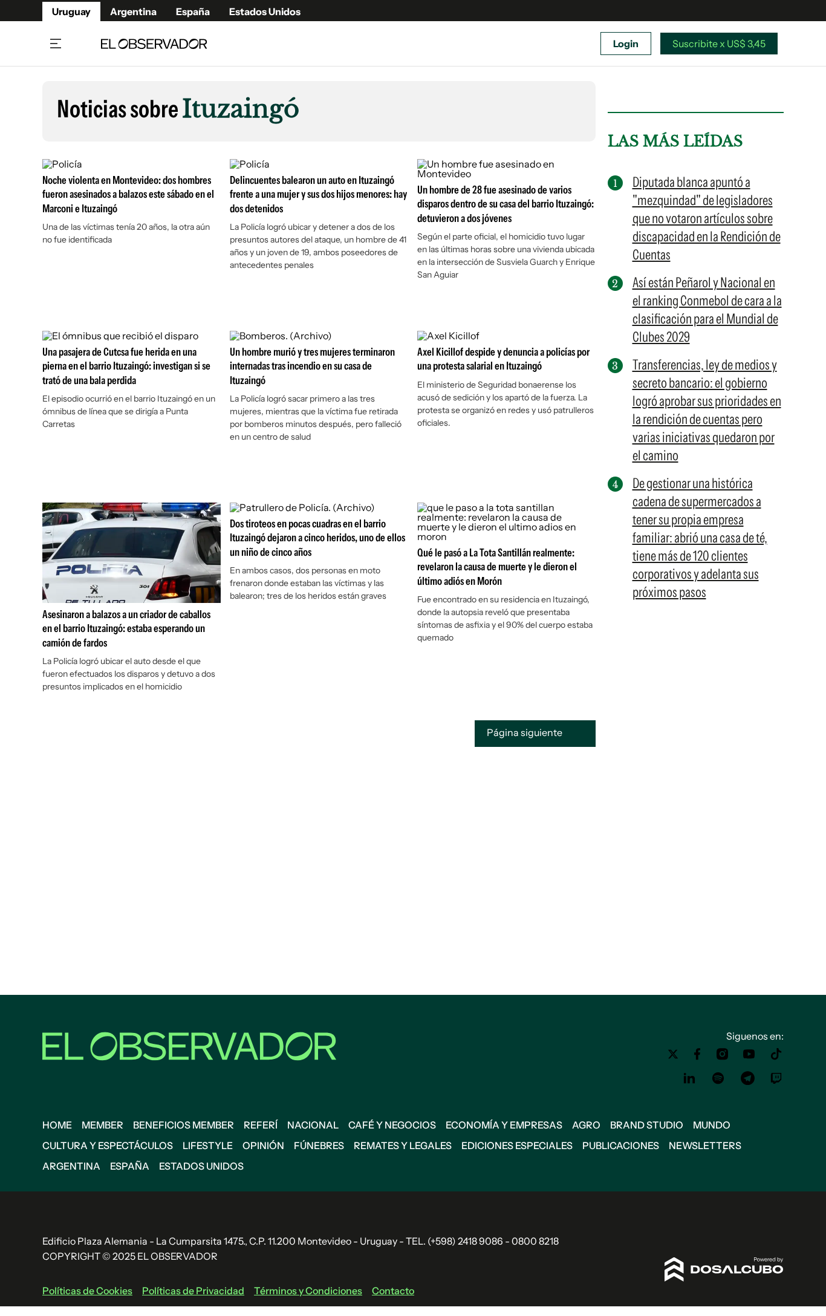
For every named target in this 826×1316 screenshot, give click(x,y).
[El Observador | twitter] (673, 1054)
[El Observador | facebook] (697, 1054)
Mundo (711, 1125)
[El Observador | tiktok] (776, 1054)
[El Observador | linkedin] (689, 1078)
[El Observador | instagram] (723, 1054)
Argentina (133, 11)
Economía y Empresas (504, 1125)
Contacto (393, 1291)
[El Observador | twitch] (776, 1078)
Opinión (263, 1145)
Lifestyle (208, 1145)
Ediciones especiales (517, 1145)
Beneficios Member (183, 1125)
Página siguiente (525, 732)
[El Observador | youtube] (749, 1054)
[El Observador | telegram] (747, 1078)
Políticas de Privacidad (193, 1291)
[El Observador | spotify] (718, 1078)
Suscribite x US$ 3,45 (719, 43)
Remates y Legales (403, 1145)
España (193, 11)
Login (626, 43)
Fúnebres (319, 1145)
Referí (261, 1125)
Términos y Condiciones (308, 1291)
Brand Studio (646, 1125)
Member (102, 1125)
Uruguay (71, 11)
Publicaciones (620, 1145)
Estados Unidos (265, 11)
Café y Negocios (392, 1125)
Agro (586, 1125)
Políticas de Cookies (87, 1291)
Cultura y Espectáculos (107, 1145)
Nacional (313, 1125)
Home (57, 1125)
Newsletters (705, 1145)
